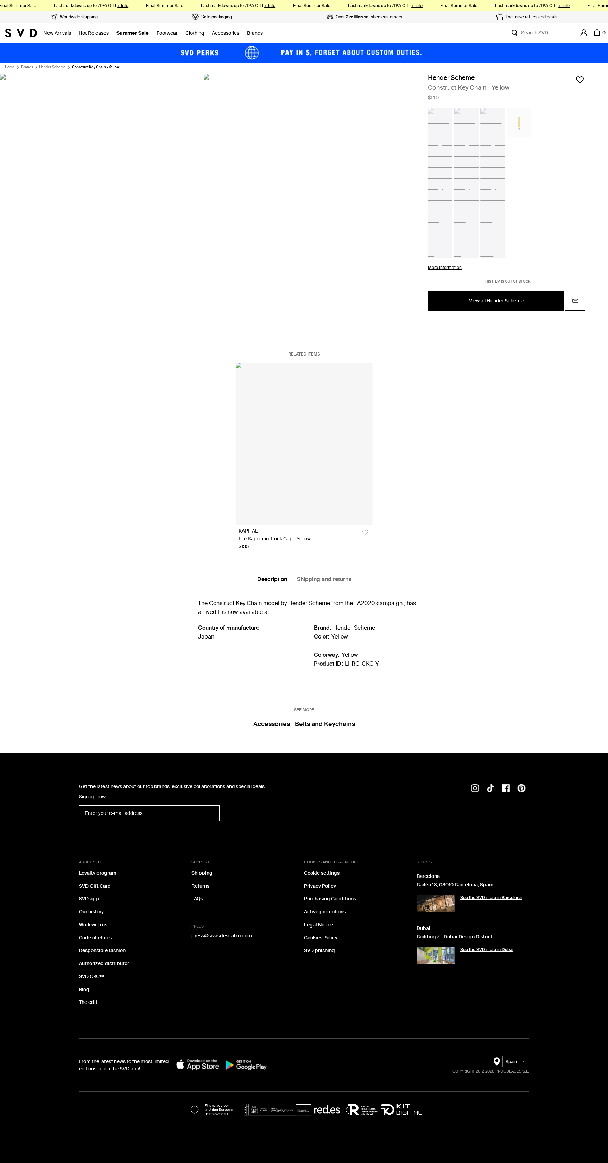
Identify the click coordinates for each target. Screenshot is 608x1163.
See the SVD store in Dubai (486, 949)
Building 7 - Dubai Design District (455, 937)
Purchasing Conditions (330, 899)
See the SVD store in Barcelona (491, 897)
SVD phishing (319, 951)
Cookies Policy (320, 938)
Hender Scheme (52, 67)
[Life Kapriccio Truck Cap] (304, 444)
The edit (88, 1002)
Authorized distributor (104, 964)
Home (10, 67)
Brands (255, 33)
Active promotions (325, 912)
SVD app (89, 899)
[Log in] (583, 32)
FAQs (197, 899)
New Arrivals (57, 33)
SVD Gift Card (95, 886)
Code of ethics (95, 938)
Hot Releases (93, 33)
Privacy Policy (320, 886)
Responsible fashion (102, 951)
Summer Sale (132, 33)
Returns (200, 886)
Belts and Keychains (325, 724)
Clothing (194, 33)
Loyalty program (97, 873)
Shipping (202, 873)
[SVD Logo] (21, 33)
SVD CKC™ (91, 977)
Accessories (225, 33)
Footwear (167, 33)
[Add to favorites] (579, 79)
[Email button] (575, 301)
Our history (91, 912)
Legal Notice (318, 925)
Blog (84, 990)
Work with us (93, 925)
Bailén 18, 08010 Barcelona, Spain (455, 885)
